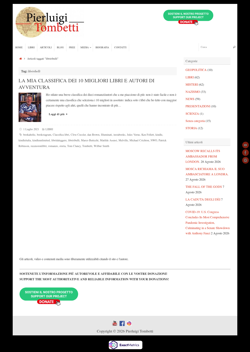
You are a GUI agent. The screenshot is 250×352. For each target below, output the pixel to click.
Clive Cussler (78, 134)
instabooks (119, 134)
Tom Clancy (74, 146)
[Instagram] (245, 160)
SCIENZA (192, 113)
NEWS (190, 99)
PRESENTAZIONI (198, 106)
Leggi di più (56, 114)
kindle (158, 134)
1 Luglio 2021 (31, 129)
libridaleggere (59, 140)
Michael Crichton (139, 140)
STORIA (191, 128)
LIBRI (49, 129)
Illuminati (106, 134)
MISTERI (192, 84)
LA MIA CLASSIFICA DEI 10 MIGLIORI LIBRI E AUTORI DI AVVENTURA (86, 83)
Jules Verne (133, 134)
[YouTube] (245, 145)
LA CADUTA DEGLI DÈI (203, 199)
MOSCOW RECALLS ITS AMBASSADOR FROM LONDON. (203, 156)
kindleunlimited (41, 140)
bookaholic (29, 134)
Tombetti (87, 146)
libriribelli (73, 140)
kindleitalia (25, 140)
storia (62, 146)
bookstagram (44, 134)
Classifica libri (61, 134)
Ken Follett (147, 134)
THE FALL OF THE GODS (204, 187)
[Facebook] (245, 152)
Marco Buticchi (89, 140)
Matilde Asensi (108, 140)
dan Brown (93, 134)
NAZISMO (193, 92)
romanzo (53, 146)
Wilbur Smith (101, 146)
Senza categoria (195, 121)
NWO (154, 140)
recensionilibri (39, 146)
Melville (123, 140)
